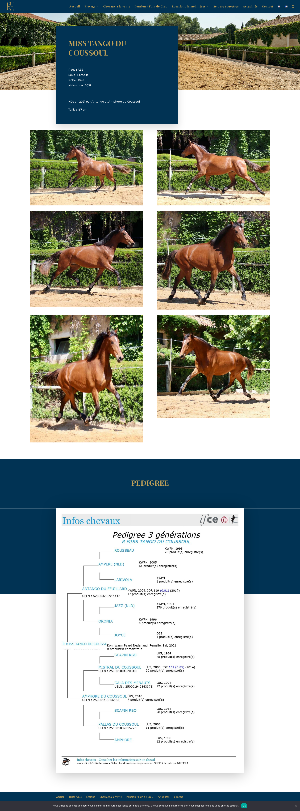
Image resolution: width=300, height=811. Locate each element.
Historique (75, 797)
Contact (267, 6)
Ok (244, 805)
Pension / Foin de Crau (151, 6)
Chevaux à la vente (116, 6)
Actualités (250, 6)
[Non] (295, 806)
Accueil (74, 6)
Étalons (90, 797)
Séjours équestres (226, 6)
